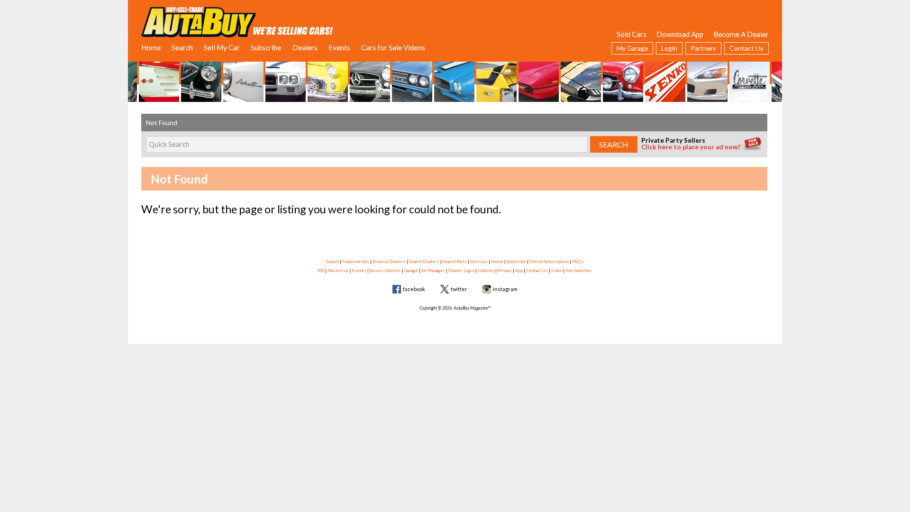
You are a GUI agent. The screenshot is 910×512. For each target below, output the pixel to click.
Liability (486, 270)
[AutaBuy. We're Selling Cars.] (237, 21)
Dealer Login (461, 270)
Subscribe (266, 47)
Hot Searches (578, 270)
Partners (703, 48)
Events (339, 47)
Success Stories (385, 270)
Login (669, 48)
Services (479, 261)
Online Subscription (549, 261)
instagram (505, 289)
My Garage (632, 48)
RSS (321, 270)
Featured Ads (355, 261)
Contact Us (746, 48)
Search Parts (455, 261)
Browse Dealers (389, 261)
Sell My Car (222, 47)
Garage (411, 270)
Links (556, 270)
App (519, 270)
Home (151, 47)
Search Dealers (424, 261)
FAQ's (578, 261)
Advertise (338, 270)
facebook (414, 289)
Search (182, 47)
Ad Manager (433, 270)
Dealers (305, 47)
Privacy (505, 270)
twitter (459, 289)
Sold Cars (631, 34)
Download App (679, 34)
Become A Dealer (741, 34)
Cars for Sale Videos (393, 47)
